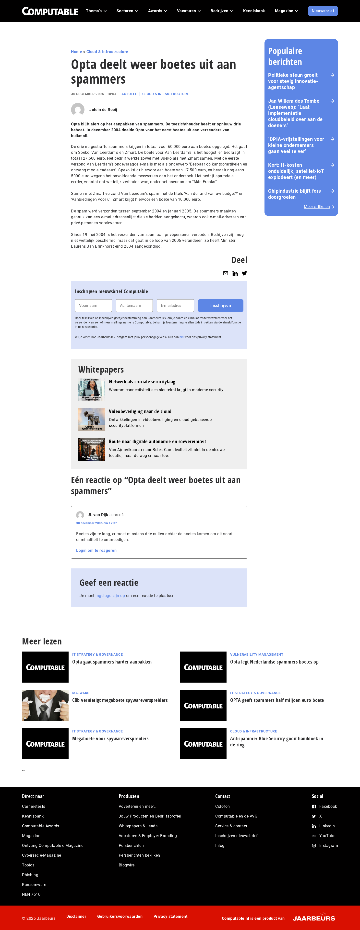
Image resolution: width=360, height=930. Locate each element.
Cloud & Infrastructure (107, 51)
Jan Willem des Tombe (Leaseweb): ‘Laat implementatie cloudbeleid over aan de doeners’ (295, 113)
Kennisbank (33, 816)
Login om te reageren (96, 550)
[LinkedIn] (235, 273)
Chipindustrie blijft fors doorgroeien (294, 194)
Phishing (30, 875)
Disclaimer (76, 916)
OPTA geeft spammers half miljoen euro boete (277, 700)
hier (182, 337)
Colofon (222, 806)
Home (76, 51)
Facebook (328, 806)
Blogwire (127, 865)
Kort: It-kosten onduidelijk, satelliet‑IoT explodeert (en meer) (296, 171)
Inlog (220, 845)
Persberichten (131, 845)
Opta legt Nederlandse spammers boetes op (274, 661)
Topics (28, 865)
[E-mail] (225, 273)
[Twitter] (244, 273)
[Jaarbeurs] (312, 918)
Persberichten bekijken (139, 855)
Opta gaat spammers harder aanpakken (112, 661)
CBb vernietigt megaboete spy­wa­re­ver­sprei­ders (120, 700)
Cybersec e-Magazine (41, 855)
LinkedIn (327, 826)
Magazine (31, 835)
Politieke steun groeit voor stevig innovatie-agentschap (293, 81)
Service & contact (231, 826)
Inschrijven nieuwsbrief (236, 835)
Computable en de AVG (236, 816)
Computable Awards (40, 826)
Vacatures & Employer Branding (148, 835)
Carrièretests (33, 806)
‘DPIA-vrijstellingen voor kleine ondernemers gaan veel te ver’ (296, 145)
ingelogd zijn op (110, 595)
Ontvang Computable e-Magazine (53, 845)
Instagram (328, 845)
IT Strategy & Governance (97, 654)
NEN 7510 (31, 894)
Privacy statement (171, 916)
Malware (80, 693)
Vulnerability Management (256, 654)
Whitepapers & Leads (138, 826)
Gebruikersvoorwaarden (120, 916)
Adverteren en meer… (138, 806)
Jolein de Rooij (103, 109)
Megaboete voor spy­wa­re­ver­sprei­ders (110, 738)
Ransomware (34, 884)
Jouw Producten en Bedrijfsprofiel (150, 816)
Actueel (129, 94)
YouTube (327, 835)
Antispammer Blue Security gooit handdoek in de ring (276, 741)
